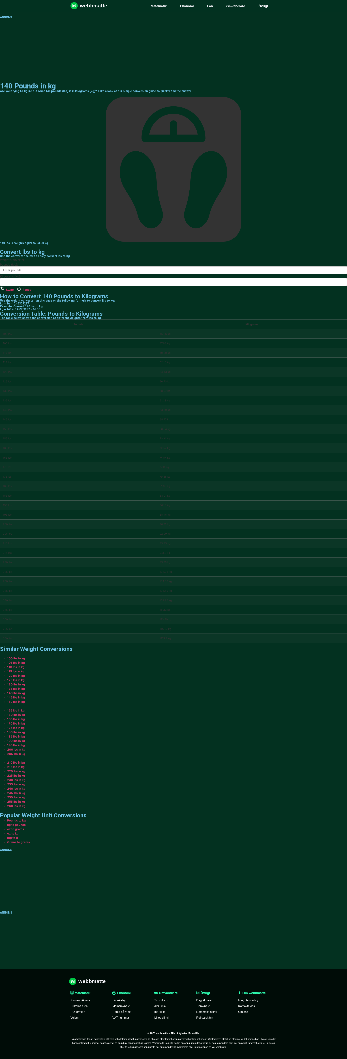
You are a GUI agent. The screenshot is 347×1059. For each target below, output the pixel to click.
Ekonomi (124, 993)
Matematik (82, 993)
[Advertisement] (108, 48)
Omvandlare (168, 993)
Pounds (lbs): (9, 264)
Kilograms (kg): (10, 276)
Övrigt (205, 993)
